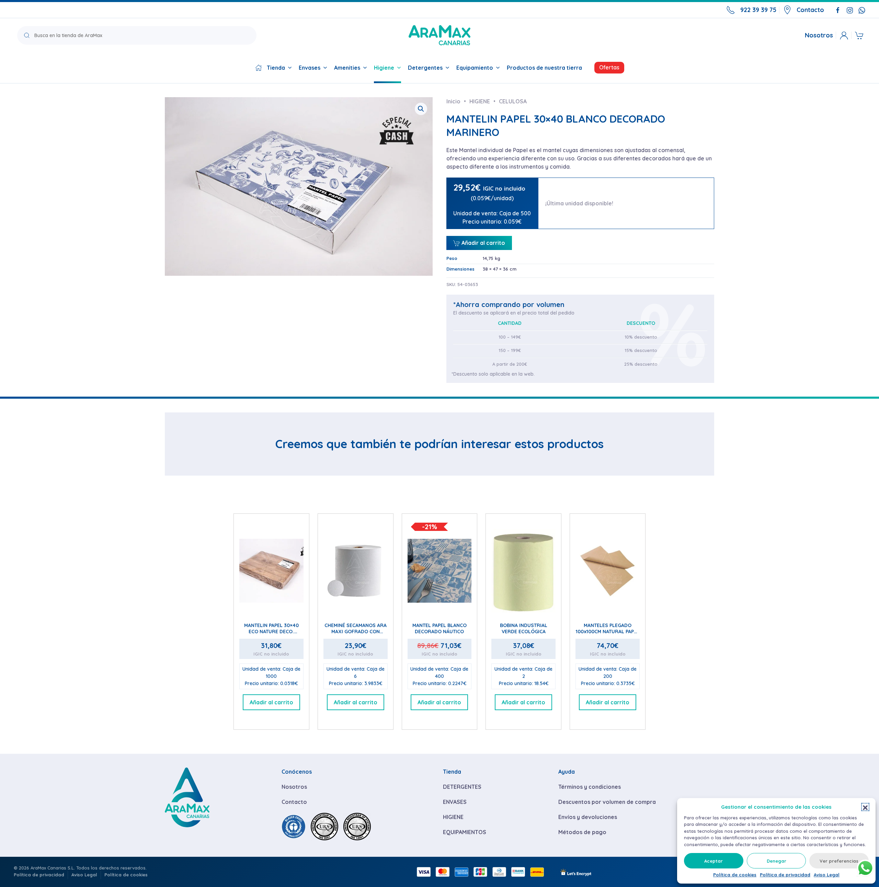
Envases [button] (309, 67)
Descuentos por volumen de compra (607, 801)
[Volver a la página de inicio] (439, 35)
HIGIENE (453, 817)
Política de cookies (734, 874)
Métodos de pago (582, 832)
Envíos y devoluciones (587, 817)
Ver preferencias (839, 861)
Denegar (776, 861)
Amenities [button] (347, 67)
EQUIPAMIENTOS (464, 832)
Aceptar (713, 861)
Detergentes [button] (425, 67)
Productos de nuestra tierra (544, 67)
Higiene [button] (384, 67)
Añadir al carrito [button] (271, 702)
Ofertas (609, 67)
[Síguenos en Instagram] (849, 10)
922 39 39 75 (758, 10)
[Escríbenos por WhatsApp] (861, 10)
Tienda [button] (276, 67)
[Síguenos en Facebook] (837, 10)
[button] (865, 807)
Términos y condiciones (589, 786)
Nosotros (819, 35)
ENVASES (455, 801)
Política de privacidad (785, 874)
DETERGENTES (462, 786)
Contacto (810, 10)
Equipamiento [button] (474, 67)
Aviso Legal (827, 874)
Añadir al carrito (482, 242)
